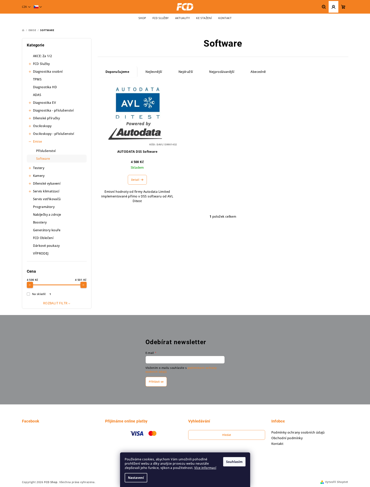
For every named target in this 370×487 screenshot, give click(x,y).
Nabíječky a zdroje (47, 214)
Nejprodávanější (221, 72)
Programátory (44, 207)
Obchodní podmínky (287, 438)
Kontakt (277, 444)
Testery (38, 168)
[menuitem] (142, 18)
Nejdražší (185, 72)
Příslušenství (46, 151)
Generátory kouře (47, 230)
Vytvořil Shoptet (336, 482)
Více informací (205, 468)
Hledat (226, 435)
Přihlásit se (156, 381)
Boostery (40, 222)
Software (43, 158)
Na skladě (41, 294)
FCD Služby (41, 64)
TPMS (37, 79)
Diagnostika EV (44, 102)
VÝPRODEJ (41, 253)
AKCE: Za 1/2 (42, 56)
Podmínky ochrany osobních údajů (298, 432)
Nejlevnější (153, 72)
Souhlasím (234, 462)
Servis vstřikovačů (47, 199)
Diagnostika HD (45, 87)
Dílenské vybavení (47, 183)
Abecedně (258, 72)
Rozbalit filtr (55, 303)
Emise (37, 141)
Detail (135, 180)
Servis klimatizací (46, 191)
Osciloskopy (42, 126)
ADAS (37, 95)
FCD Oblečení (43, 238)
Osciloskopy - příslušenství (53, 134)
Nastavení (136, 478)
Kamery (39, 176)
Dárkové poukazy (46, 246)
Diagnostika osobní (48, 71)
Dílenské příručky (46, 118)
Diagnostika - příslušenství (53, 110)
